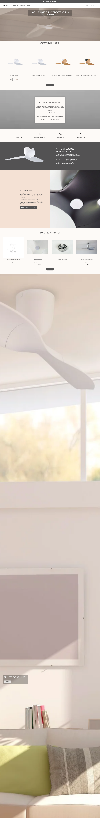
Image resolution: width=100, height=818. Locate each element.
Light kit (34, 207)
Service (28, 5)
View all (50, 85)
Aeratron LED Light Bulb (62, 259)
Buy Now (7, 681)
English (86, 5)
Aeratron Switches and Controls (13, 259)
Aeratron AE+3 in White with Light (38, 75)
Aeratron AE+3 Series (14, 75)
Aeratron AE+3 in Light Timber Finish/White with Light (62, 75)
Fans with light (24, 207)
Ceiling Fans (15, 5)
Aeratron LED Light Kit (38, 259)
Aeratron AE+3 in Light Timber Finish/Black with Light (86, 75)
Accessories (22, 5)
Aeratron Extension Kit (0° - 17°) (87, 259)
